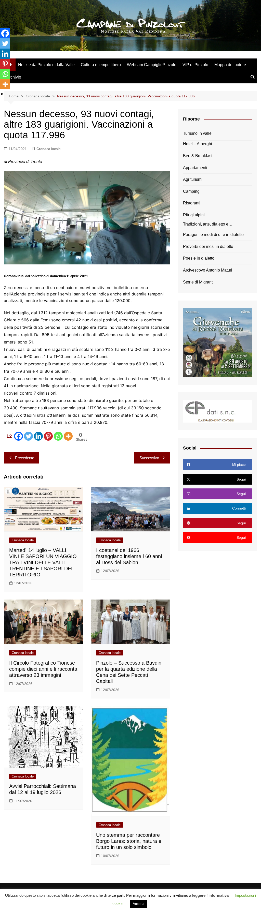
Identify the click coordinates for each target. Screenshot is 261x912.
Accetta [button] (138, 904)
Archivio (13, 77)
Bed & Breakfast (197, 156)
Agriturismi (192, 179)
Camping (191, 191)
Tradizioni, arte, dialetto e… (207, 224)
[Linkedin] (38, 436)
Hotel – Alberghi (197, 144)
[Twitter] (28, 436)
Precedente (24, 458)
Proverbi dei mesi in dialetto (208, 246)
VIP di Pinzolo (195, 65)
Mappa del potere (230, 65)
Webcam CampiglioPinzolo (151, 65)
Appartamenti (195, 168)
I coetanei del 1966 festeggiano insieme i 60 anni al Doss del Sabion (129, 556)
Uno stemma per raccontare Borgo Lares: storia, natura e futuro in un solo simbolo (128, 841)
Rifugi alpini (194, 215)
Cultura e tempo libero (101, 65)
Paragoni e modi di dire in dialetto (213, 234)
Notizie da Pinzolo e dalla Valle (46, 65)
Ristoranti (191, 203)
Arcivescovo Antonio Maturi (207, 270)
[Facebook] (5, 33)
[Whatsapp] (58, 436)
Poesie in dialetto (198, 258)
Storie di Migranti (198, 282)
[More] (68, 436)
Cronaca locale (48, 149)
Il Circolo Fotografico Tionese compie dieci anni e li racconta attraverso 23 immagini (43, 669)
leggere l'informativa (210, 895)
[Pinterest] (48, 436)
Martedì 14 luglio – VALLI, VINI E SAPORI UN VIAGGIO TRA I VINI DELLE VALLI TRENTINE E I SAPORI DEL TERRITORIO (43, 562)
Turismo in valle (197, 133)
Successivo (149, 458)
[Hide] (2, 94)
